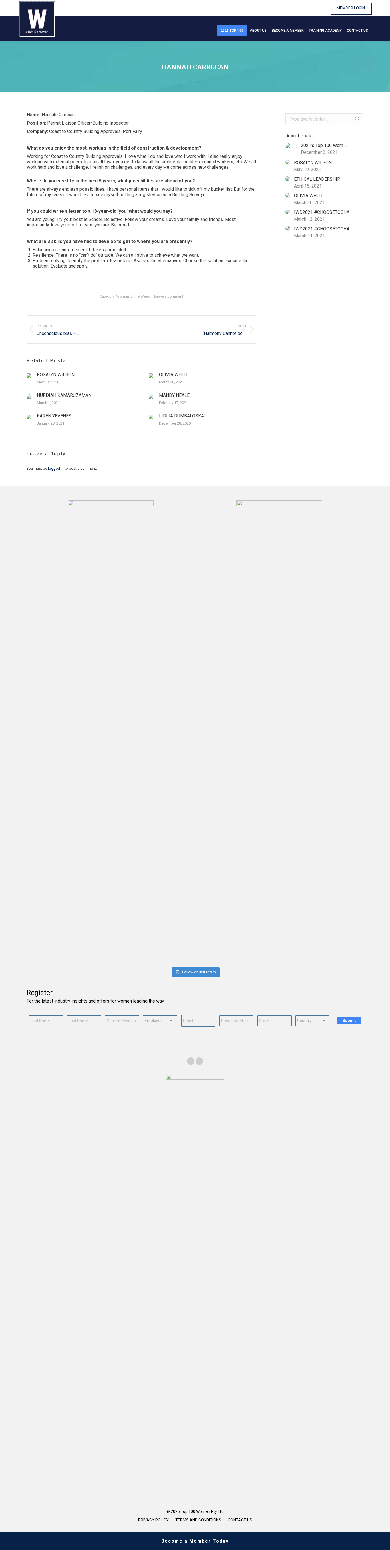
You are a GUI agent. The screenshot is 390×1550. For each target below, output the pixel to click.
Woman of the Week (133, 296)
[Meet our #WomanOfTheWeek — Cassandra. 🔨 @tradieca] (336, 948)
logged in (56, 468)
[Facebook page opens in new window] (190, 1061)
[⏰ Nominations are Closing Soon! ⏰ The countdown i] (110, 948)
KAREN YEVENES (54, 416)
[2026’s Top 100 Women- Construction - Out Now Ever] (53, 948)
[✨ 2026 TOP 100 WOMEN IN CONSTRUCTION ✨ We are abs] (280, 948)
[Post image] (29, 375)
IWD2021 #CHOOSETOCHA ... (323, 212)
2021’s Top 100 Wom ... (324, 145)
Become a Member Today (195, 1541)
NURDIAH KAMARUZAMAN (64, 395)
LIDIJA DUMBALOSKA (181, 416)
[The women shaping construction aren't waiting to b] (167, 948)
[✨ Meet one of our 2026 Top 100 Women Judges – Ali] (223, 948)
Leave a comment (168, 296)
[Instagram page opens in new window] (199, 1061)
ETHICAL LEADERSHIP (317, 179)
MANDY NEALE (174, 395)
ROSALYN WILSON (56, 374)
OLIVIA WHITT (173, 374)
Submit (349, 1020)
